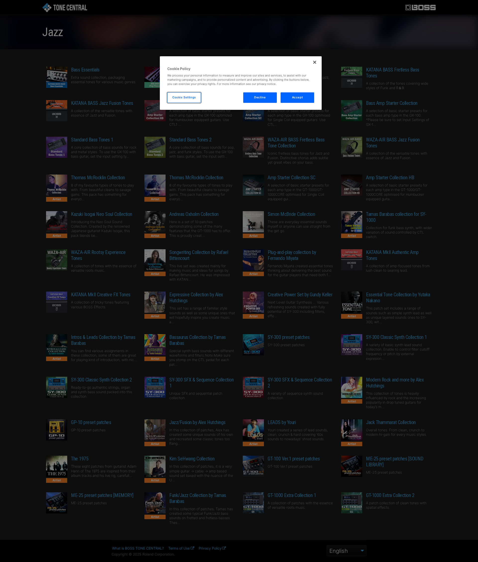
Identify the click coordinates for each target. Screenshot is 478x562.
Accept (297, 97)
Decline (260, 97)
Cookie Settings (184, 97)
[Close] (314, 62)
